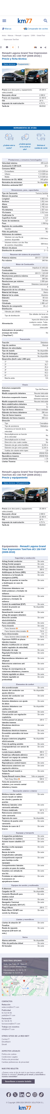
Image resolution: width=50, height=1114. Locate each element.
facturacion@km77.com (11, 1024)
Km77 (25, 20)
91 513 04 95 (18, 973)
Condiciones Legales (10, 1057)
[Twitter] (15, 1094)
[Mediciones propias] (18, 47)
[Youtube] (28, 1094)
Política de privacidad (10, 1059)
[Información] (1, 47)
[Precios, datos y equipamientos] (12, 47)
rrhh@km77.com (8, 1029)
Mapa (24, 967)
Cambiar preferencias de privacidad (15, 1062)
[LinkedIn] (21, 1094)
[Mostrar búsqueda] (45, 20)
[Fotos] (7, 47)
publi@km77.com (8, 1015)
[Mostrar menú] (4, 21)
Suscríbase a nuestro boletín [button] (18, 1081)
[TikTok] (41, 1094)
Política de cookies (9, 1054)
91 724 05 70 (21, 970)
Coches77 (5, 1039)
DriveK (4, 1044)
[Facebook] (8, 1094)
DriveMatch (6, 1042)
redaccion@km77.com (10, 1007)
